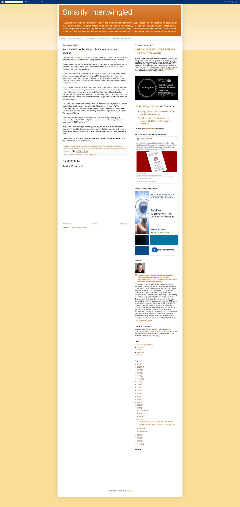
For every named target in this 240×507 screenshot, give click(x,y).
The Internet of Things (82, 57)
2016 (139, 393)
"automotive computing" (75, 154)
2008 (139, 438)
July (140, 413)
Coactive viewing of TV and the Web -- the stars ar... (156, 422)
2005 (139, 444)
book (162, 71)
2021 (139, 379)
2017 (139, 390)
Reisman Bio (104, 38)
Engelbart (153, 331)
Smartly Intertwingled (97, 12)
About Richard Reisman (122, 38)
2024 (139, 370)
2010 (139, 408)
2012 (139, 402)
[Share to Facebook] (84, 151)
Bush (168, 329)
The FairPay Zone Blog (144, 345)
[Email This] (77, 151)
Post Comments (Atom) (79, 227)
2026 (139, 364)
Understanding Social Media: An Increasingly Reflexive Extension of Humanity (155, 121)
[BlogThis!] (79, 151)
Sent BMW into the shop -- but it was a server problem (157, 425)
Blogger (129, 491)
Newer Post (67, 224)
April (140, 419)
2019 (139, 384)
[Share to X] (82, 151)
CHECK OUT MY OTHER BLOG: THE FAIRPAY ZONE (155, 51)
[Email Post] (73, 151)
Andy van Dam (153, 336)
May (140, 416)
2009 (139, 435)
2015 (139, 396)
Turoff (168, 331)
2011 (139, 405)
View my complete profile (143, 321)
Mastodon (140, 352)
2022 (139, 376)
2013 (139, 399)
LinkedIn (140, 347)
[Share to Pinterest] (87, 151)
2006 (139, 441)
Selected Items (75, 38)
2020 (139, 382)
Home (62, 38)
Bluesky (139, 355)
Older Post (123, 224)
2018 (139, 387)
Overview (148, 71)
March (141, 428)
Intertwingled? (90, 38)
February (142, 431)
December (142, 410)
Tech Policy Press (146, 106)
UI (95, 154)
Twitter (139, 350)
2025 (139, 367)
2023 (139, 373)
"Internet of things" (88, 154)
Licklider (146, 331)
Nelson (159, 331)
